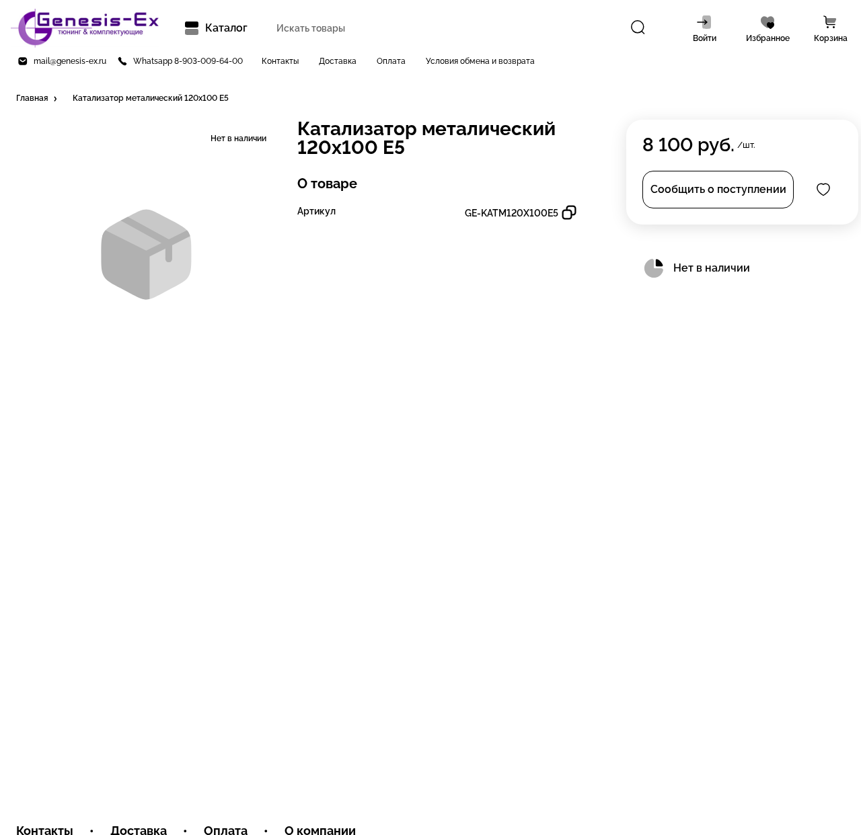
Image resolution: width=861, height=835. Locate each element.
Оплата (391, 61)
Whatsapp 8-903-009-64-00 (188, 61)
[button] (38, 98)
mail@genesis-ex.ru (70, 61)
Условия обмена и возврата (480, 61)
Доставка (338, 61)
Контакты (280, 61)
